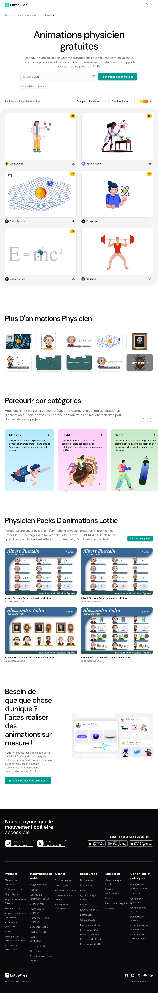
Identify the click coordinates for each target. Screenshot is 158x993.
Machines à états (90, 925)
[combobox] (98, 101)
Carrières (110, 908)
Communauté (88, 920)
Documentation (89, 880)
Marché (9, 931)
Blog (82, 890)
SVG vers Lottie (39, 926)
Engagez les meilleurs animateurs (28, 780)
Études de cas (63, 880)
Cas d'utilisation (64, 885)
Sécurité (135, 893)
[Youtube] (145, 975)
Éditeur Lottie (13, 908)
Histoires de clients (66, 890)
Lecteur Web (37, 903)
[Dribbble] (151, 975)
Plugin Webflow (38, 884)
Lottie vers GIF (38, 932)
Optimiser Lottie (39, 951)
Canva (33, 889)
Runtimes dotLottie (91, 939)
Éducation (86, 885)
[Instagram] (133, 975)
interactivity (27, 86)
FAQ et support (89, 909)
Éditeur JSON (37, 946)
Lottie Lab (86, 914)
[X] (139, 975)
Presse (109, 898)
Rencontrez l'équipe (116, 903)
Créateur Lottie (14, 889)
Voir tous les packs (140, 538)
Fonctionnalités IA (90, 944)
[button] (79, 76)
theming (42, 86)
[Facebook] (126, 975)
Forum (83, 904)
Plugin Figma (12, 894)
